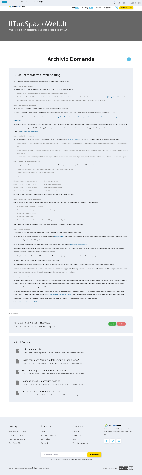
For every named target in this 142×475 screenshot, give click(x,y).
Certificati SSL (15, 443)
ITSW (73, 8)
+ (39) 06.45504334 (134, 3)
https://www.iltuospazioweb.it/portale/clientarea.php (34, 302)
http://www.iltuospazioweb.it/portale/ (60, 294)
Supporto (107, 8)
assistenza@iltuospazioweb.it (109, 97)
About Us (76, 431)
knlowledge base (59, 236)
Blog (74, 439)
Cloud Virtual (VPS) (17, 439)
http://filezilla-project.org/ (75, 139)
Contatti (44, 443)
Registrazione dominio (18, 431)
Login (43, 431)
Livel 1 (39, 2)
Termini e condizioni (81, 443)
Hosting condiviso (16, 435)
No (122, 324)
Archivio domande (48, 435)
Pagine (98, 8)
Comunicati (77, 435)
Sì (113, 324)
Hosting (85, 8)
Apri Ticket (45, 439)
